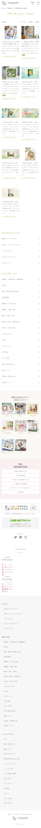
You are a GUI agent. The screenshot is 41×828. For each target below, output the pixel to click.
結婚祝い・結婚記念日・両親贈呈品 (12, 279)
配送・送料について (10, 744)
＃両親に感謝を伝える (20, 471)
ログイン (6, 793)
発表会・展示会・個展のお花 (10, 321)
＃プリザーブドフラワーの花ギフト (20, 488)
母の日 (4, 340)
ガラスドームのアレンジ (9, 257)
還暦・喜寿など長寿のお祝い (10, 291)
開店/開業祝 (5, 297)
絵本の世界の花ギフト (8, 364)
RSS (5, 778)
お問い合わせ (8, 803)
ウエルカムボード (7, 334)
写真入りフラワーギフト (9, 238)
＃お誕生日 (20, 492)
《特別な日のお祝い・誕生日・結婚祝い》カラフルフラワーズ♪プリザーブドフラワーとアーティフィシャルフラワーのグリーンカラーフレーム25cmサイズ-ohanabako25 (10, 87)
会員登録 (6, 788)
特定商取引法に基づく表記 (12, 759)
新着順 (37, 22)
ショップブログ (8, 768)
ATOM (9, 778)
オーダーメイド (6, 263)
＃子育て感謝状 (20, 475)
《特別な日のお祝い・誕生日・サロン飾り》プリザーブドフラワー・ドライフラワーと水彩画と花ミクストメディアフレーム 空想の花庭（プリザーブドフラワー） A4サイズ (30, 129)
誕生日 (4, 285)
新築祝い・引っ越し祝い (9, 303)
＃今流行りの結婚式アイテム (20, 479)
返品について (8, 749)
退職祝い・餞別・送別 (8, 309)
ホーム (3, 8)
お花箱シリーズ (6, 382)
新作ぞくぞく (6, 370)
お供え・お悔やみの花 (8, 328)
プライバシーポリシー (10, 764)
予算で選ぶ (9, 8)
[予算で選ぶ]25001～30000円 (21, 8)
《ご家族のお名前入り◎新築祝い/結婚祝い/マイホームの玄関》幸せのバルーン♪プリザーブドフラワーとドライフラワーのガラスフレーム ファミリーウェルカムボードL (30, 47)
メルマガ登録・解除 (10, 773)
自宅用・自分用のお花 (8, 376)
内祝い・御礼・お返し (8, 315)
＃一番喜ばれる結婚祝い (20, 484)
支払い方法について (10, 754)
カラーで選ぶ (6, 358)
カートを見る (8, 798)
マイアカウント (8, 783)
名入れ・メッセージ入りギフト (11, 244)
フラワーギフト (6, 251)
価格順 (31, 22)
